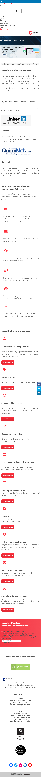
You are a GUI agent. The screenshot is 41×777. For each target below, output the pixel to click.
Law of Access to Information (20, 721)
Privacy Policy (20, 708)
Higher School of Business (20, 715)
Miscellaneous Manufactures (10, 4)
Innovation (4, 24)
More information (8, 362)
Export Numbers (5, 22)
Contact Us (4, 29)
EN (16, 11)
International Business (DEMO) (20, 717)
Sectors (20, 699)
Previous (1, 668)
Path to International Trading (20, 700)
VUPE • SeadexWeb (20, 719)
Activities (20, 712)
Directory (20, 697)
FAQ (20, 706)
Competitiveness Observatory (20, 704)
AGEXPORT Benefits (20, 702)
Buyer (2, 18)
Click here (4, 54)
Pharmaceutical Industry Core (10, 25)
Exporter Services (20, 714)
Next (39, 668)
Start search (6, 642)
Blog (1, 27)
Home (2, 16)
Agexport (27, 774)
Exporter (3, 20)
